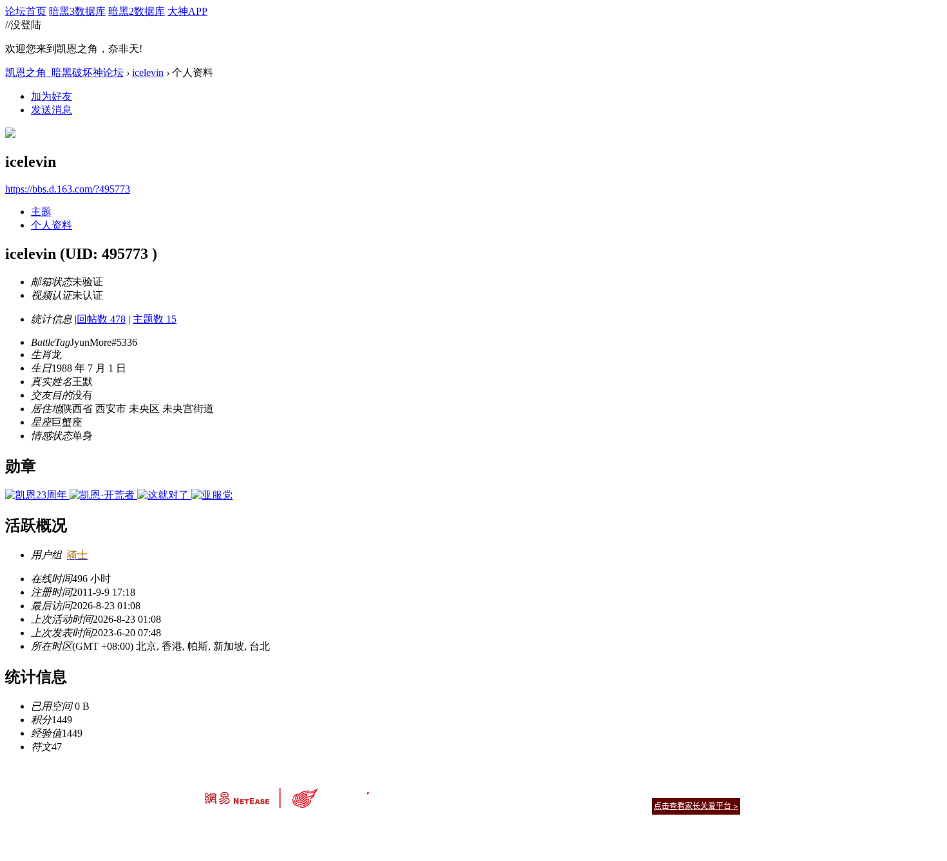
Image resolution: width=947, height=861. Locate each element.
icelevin (148, 72)
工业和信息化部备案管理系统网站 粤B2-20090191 (384, 828)
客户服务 (454, 790)
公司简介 (415, 790)
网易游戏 (647, 790)
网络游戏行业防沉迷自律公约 (565, 805)
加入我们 (724, 790)
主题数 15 (155, 319)
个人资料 (51, 225)
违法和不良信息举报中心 (247, 828)
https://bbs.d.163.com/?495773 (67, 189)
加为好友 (51, 96)
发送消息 (51, 109)
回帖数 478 (101, 319)
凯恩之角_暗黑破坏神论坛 (64, 72)
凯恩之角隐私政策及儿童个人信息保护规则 (551, 790)
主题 (41, 211)
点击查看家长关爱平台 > (696, 806)
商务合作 (686, 790)
